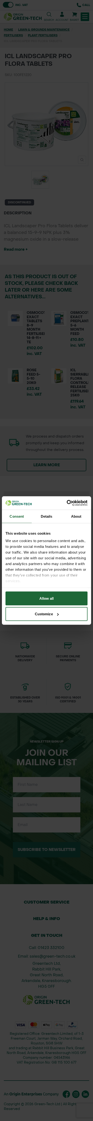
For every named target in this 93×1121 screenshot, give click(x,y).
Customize (44, 614)
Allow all (46, 598)
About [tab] (76, 516)
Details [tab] (46, 516)
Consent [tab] (17, 516)
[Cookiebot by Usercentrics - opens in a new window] (67, 503)
